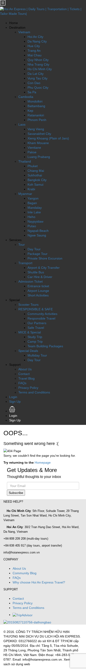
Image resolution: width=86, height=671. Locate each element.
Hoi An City (35, 37)
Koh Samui (35, 184)
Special (14, 300)
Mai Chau (35, 55)
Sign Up (15, 401)
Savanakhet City (39, 134)
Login (13, 397)
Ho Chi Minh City (40, 69)
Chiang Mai (36, 170)
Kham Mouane (38, 143)
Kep (30, 110)
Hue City (34, 46)
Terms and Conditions (34, 392)
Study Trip (35, 337)
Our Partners (37, 323)
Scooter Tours (28, 304)
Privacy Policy (28, 388)
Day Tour (34, 249)
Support (15, 364)
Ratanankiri (36, 115)
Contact (24, 374)
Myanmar (25, 194)
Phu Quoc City (38, 87)
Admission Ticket (30, 281)
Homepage (43, 462)
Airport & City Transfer (44, 267)
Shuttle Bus (36, 272)
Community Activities (42, 314)
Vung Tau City (37, 78)
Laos (21, 124)
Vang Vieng (36, 129)
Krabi (31, 189)
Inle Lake (34, 212)
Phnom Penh (37, 120)
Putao (32, 226)
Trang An (34, 50)
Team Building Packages (45, 346)
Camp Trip (35, 341)
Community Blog (24, 573)
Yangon (33, 198)
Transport (25, 263)
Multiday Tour (37, 355)
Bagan (32, 203)
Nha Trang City (38, 64)
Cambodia (25, 97)
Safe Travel (36, 327)
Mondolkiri (35, 101)
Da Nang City (37, 41)
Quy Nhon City (38, 60)
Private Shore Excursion (45, 258)
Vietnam (24, 32)
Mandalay (35, 207)
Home (13, 23)
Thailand (24, 161)
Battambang (36, 106)
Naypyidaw (35, 221)
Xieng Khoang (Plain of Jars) (48, 138)
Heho (31, 217)
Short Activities (38, 295)
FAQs (22, 383)
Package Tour (37, 254)
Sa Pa (32, 92)
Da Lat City (36, 74)
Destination (17, 27)
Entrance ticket (38, 286)
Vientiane (34, 147)
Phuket (33, 166)
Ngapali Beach (38, 231)
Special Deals (28, 351)
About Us (25, 369)
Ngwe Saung (37, 235)
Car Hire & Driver (40, 277)
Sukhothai (35, 175)
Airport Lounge (38, 291)
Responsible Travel (41, 318)
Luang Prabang (39, 157)
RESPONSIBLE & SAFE (35, 309)
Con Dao (34, 83)
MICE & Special (29, 332)
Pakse (32, 152)
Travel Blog (26, 378)
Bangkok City (37, 180)
